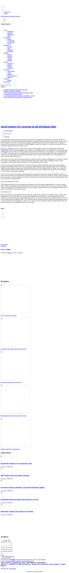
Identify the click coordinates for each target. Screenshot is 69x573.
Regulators (10, 51)
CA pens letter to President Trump (13, 94)
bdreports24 (9, 130)
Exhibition (10, 63)
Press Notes (7, 82)
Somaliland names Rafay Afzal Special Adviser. (13, 349)
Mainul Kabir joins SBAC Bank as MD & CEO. (14, 415)
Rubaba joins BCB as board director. (10, 449)
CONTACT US (13, 564)
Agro (8, 48)
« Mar (2, 555)
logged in (10, 252)
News (5, 30)
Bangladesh (10, 31)
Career (9, 72)
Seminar (9, 66)
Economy (6, 45)
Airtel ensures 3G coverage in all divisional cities (28, 126)
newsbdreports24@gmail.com (13, 561)
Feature (9, 80)
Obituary (9, 77)
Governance (7, 37)
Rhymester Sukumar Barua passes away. (11, 382)
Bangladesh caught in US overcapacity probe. (16, 463)
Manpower (10, 50)
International (10, 34)
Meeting (9, 65)
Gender (9, 43)
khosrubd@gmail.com (28, 561)
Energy (9, 54)
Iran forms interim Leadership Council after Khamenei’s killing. (23, 487)
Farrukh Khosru (16, 562)
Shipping (9, 60)
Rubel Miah (12, 568)
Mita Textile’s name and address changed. (15, 475)
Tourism (9, 57)
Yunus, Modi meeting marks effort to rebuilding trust (18, 97)
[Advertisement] (34, 111)
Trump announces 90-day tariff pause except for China (18, 92)
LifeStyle (6, 79)
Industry (6, 53)
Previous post (4, 244)
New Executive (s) (12, 75)
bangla (6, 13)
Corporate (6, 136)
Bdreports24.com (9, 556)
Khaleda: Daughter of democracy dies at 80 (15, 89)
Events (6, 62)
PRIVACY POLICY (24, 564)
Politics (9, 39)
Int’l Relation (10, 40)
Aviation (9, 59)
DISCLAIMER (54, 564)
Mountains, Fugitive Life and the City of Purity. (17, 511)
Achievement (10, 71)
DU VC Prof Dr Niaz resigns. (9, 315)
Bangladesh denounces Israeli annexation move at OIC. (20, 499)
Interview (9, 74)
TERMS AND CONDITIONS (40, 564)
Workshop (10, 68)
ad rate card (7, 12)
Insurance (10, 56)
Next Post (3, 246)
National (9, 33)
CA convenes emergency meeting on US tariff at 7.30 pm (19, 95)
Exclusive (6, 69)
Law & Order (11, 42)
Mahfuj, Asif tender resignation (12, 91)
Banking (9, 46)
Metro (9, 36)
